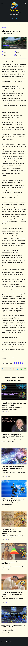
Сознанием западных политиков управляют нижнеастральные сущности (12, 468)
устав (4, 358)
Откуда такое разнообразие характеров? (11, 563)
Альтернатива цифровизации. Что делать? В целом (13, 626)
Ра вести (14, 10)
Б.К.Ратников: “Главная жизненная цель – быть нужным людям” (13, 500)
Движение (15, 357)
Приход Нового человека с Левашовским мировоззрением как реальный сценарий (13, 403)
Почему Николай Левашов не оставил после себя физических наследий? (12, 436)
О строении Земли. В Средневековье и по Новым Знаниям (11, 531)
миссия (22, 357)
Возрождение (6, 357)
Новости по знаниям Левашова (11, 25)
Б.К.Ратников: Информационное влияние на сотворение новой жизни (12, 594)
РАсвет (6, 45)
